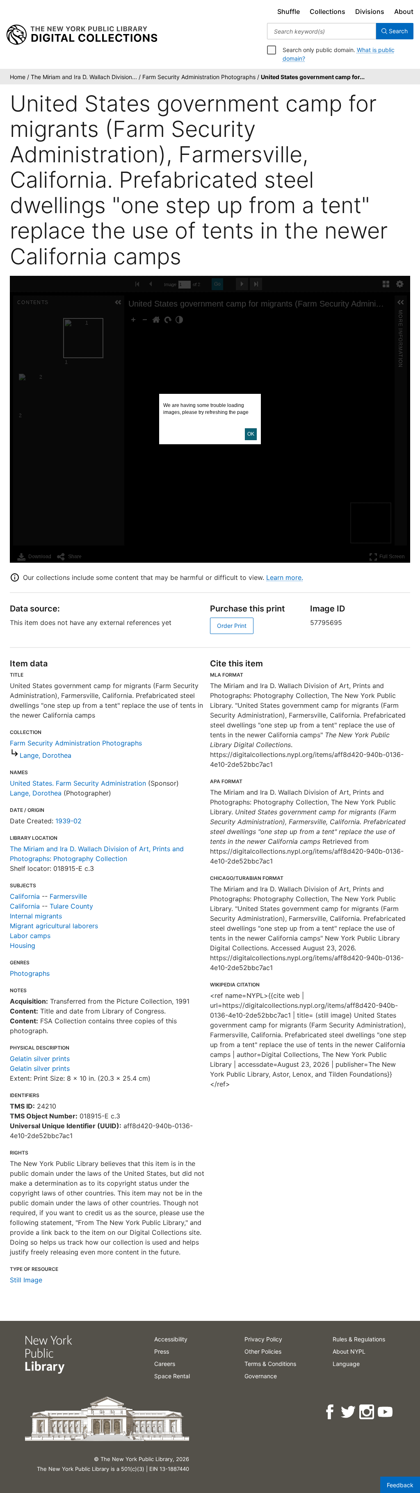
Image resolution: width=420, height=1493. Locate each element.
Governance (260, 1376)
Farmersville (68, 896)
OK (250, 434)
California (25, 896)
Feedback (400, 1485)
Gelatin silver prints (40, 1058)
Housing (22, 945)
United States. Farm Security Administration (78, 783)
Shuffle (288, 11)
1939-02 (68, 821)
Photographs (30, 973)
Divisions (369, 11)
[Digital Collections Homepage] (82, 35)
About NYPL (349, 1351)
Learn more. (284, 577)
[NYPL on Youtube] (386, 1412)
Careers (164, 1363)
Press (161, 1351)
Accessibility (170, 1339)
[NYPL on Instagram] (367, 1412)
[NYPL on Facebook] (330, 1412)
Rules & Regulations (359, 1339)
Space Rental (172, 1376)
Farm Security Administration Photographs (76, 743)
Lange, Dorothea (45, 755)
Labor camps (30, 936)
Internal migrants (36, 916)
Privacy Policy (263, 1339)
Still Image (26, 1280)
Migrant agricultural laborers (54, 926)
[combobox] (321, 31)
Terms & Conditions (270, 1363)
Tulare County (71, 906)
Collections (327, 11)
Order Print (232, 625)
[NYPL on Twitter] (349, 1412)
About (403, 11)
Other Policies (262, 1351)
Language (346, 1363)
